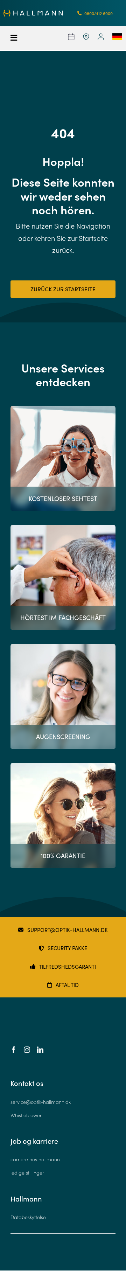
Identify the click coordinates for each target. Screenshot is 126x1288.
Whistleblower (26, 1115)
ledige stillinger (27, 1172)
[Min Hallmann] (33, 12)
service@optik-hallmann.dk (40, 1102)
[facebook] (13, 1049)
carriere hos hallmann (35, 1159)
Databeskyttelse (28, 1217)
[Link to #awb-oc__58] (17, 38)
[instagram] (27, 1049)
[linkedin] (40, 1049)
